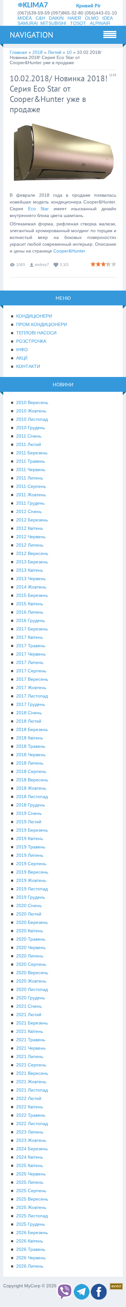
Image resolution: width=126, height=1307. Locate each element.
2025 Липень (29, 1182)
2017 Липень (29, 662)
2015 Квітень (29, 603)
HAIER (74, 18)
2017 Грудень (30, 704)
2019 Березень (32, 830)
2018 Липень (29, 763)
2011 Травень (30, 461)
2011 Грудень (30, 503)
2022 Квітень (29, 1106)
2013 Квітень (29, 570)
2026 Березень (32, 1232)
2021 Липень (29, 1056)
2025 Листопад (32, 1215)
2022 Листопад (32, 1123)
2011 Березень (31, 452)
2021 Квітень (29, 1031)
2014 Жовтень (31, 586)
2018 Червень (31, 754)
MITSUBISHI (53, 23)
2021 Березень (32, 1022)
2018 (37, 52)
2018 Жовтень (31, 788)
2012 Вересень (32, 553)
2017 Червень (31, 654)
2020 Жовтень (31, 981)
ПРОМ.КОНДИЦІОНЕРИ (41, 324)
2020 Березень (32, 922)
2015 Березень (32, 595)
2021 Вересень (32, 1073)
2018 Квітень (29, 737)
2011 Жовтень (31, 494)
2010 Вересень (32, 402)
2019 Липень (29, 855)
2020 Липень (29, 955)
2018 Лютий (28, 721)
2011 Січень (28, 436)
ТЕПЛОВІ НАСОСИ (36, 332)
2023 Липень (29, 1131)
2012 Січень (29, 511)
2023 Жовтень (31, 1140)
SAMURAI (27, 23)
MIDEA (24, 18)
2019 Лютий (28, 821)
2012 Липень (29, 545)
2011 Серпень (31, 486)
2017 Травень (30, 645)
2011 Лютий (28, 444)
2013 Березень (32, 561)
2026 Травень (30, 1249)
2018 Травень (30, 746)
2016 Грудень (30, 620)
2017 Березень (32, 628)
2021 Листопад (32, 1090)
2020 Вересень (32, 972)
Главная (18, 52)
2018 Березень (32, 729)
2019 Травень (30, 846)
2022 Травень (30, 1115)
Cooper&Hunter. (69, 250)
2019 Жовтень (31, 880)
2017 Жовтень (31, 687)
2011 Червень (30, 469)
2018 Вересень (32, 779)
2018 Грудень (30, 804)
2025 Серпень (31, 1190)
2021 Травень (30, 1039)
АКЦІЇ (21, 358)
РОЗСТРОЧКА (31, 341)
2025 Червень (31, 1173)
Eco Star (38, 208)
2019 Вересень (32, 872)
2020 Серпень (31, 964)
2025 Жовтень (31, 1207)
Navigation (31, 35)
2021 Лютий (28, 1014)
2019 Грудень (30, 897)
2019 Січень (29, 813)
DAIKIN (56, 18)
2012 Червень (31, 536)
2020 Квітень (29, 930)
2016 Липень (29, 612)
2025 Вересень (32, 1199)
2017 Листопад (32, 695)
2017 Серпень (31, 670)
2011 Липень (29, 477)
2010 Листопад (32, 419)
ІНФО (22, 349)
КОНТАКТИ (28, 366)
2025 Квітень (29, 1165)
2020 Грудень (30, 997)
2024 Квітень (29, 1157)
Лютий (54, 52)
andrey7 (42, 264)
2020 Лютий (28, 913)
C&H (40, 18)
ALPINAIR (100, 23)
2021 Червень (31, 1048)
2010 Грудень (30, 427)
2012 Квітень (29, 528)
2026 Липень (29, 1266)
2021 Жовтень (31, 1081)
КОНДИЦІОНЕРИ (34, 316)
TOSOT (78, 23)
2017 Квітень (29, 637)
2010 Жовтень (31, 410)
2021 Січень (29, 1006)
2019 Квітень (29, 838)
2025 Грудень (30, 1224)
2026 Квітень (29, 1240)
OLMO (92, 18)
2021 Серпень (31, 1064)
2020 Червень (31, 947)
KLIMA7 (35, 5)
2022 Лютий (28, 1098)
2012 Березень (32, 519)
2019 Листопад (32, 888)
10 (69, 52)
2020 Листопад (32, 989)
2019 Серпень (31, 863)
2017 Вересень (32, 679)
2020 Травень (30, 939)
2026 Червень (31, 1257)
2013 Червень (31, 578)
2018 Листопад (32, 796)
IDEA (107, 18)
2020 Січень (29, 905)
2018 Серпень (31, 771)
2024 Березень (32, 1148)
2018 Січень (29, 712)
